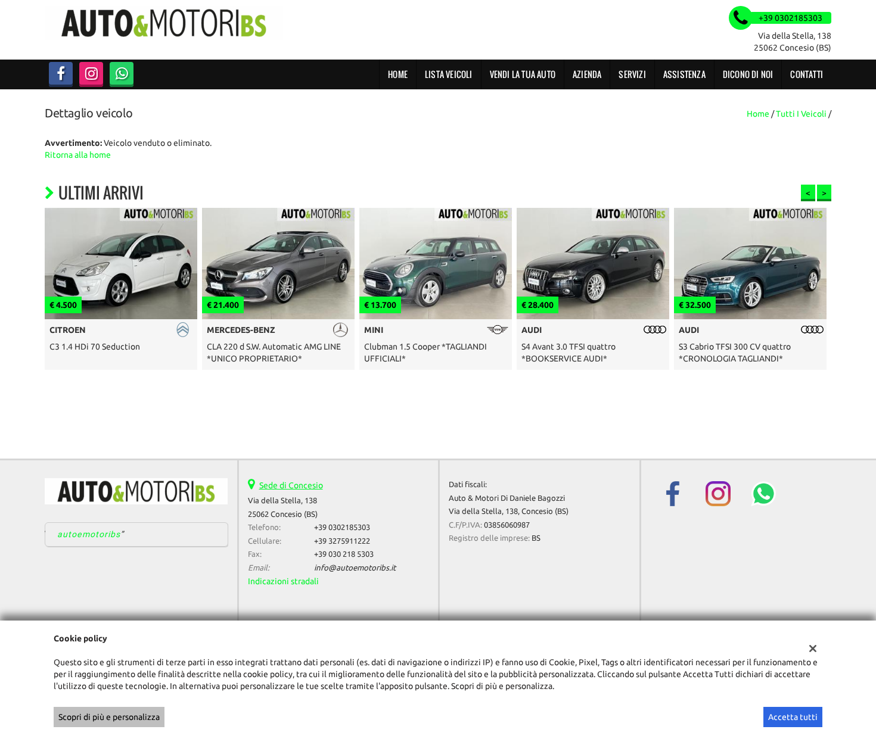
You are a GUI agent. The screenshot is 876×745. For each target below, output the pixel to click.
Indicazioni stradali (283, 581)
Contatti (806, 74)
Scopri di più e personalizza (109, 717)
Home (398, 74)
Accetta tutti (793, 717)
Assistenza (684, 74)
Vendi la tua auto (522, 74)
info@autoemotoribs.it (355, 567)
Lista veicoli (449, 74)
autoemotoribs (89, 534)
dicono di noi (748, 74)
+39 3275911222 (342, 541)
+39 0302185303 (342, 527)
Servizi (632, 74)
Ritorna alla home (78, 155)
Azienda (587, 74)
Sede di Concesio (291, 485)
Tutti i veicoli (801, 114)
